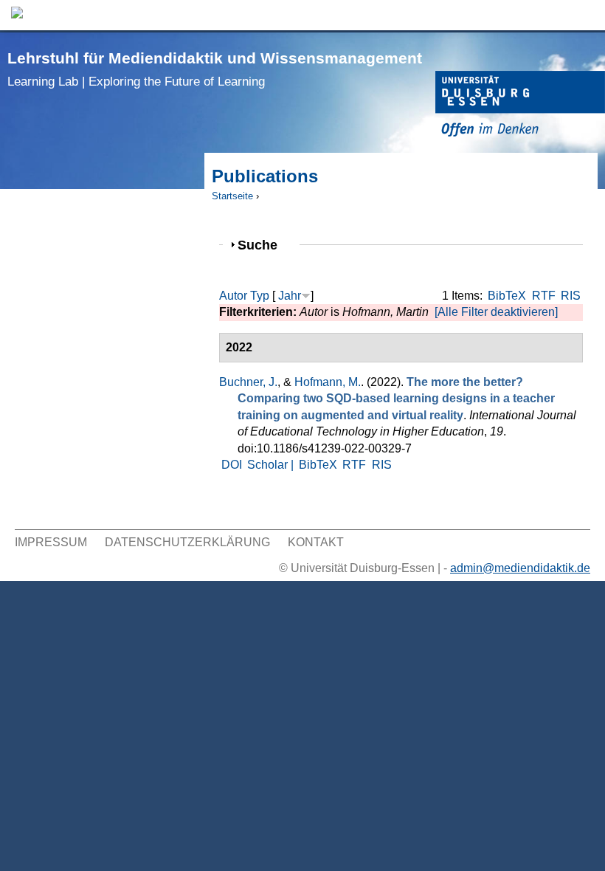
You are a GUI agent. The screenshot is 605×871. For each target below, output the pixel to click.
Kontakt (316, 542)
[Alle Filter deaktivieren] (496, 312)
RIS (571, 295)
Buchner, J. (248, 382)
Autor (233, 295)
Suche (264, 244)
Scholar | (272, 464)
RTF (544, 295)
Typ (259, 295)
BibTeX (507, 295)
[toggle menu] (586, 15)
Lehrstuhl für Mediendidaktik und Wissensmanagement (214, 69)
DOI (231, 464)
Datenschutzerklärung (187, 542)
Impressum (51, 542)
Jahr (289, 295)
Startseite (232, 196)
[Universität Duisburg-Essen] (520, 106)
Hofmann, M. (327, 382)
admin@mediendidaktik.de (520, 568)
